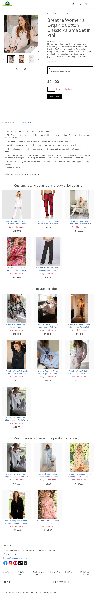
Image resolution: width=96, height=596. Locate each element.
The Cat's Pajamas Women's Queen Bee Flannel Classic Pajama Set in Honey (79, 476)
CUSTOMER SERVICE (39, 573)
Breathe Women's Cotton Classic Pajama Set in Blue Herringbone (48, 373)
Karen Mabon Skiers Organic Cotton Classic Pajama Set (16, 270)
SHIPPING (8, 581)
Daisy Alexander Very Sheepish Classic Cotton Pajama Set (48, 476)
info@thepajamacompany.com (19, 558)
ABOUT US (22, 573)
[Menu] (92, 4)
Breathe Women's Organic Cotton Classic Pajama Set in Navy (17, 373)
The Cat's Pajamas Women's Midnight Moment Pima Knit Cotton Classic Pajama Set (17, 523)
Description (8, 122)
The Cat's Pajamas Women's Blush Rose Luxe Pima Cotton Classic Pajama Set (48, 523)
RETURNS (55, 571)
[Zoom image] (38, 51)
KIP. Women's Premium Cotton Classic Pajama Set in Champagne (79, 223)
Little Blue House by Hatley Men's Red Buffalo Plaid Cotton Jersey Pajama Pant (48, 223)
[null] (17, 69)
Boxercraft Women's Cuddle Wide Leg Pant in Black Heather (48, 270)
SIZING (68, 571)
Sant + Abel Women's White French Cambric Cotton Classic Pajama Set (16, 223)
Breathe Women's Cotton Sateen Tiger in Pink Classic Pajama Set (48, 327)
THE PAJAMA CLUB (60, 581)
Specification (26, 122)
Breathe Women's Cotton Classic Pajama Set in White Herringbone (16, 420)
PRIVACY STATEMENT (86, 573)
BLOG (6, 571)
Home (49, 14)
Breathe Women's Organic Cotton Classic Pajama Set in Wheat (79, 327)
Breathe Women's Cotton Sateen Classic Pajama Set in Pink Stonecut (79, 373)
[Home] (6, 3)
